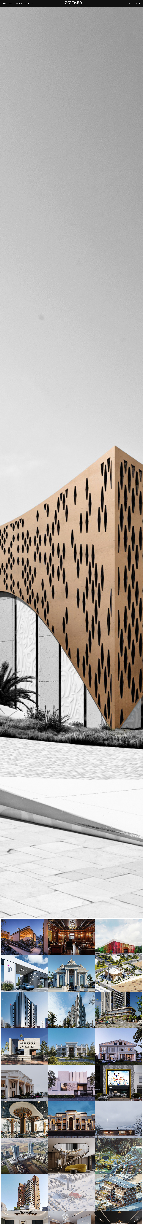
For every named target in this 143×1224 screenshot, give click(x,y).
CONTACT (18, 3)
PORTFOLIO (7, 3)
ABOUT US (28, 3)
